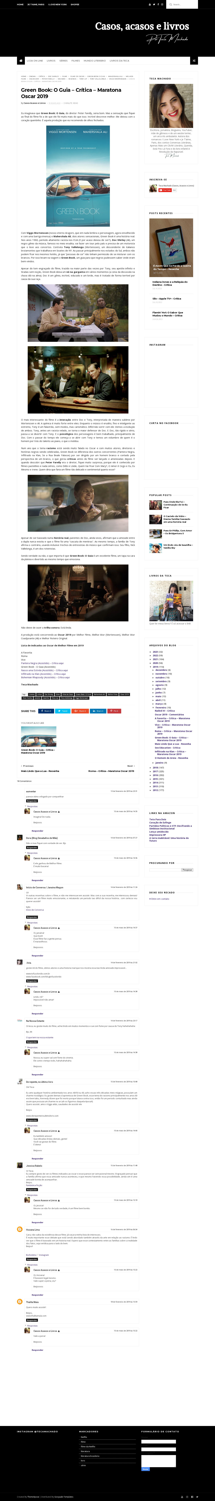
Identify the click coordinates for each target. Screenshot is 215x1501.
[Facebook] (158, 4)
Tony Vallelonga (98, 79)
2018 (155, 767)
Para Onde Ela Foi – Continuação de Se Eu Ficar (176, 505)
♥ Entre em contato (159, 898)
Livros (51, 60)
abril (158, 700)
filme (64, 76)
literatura (85, 1451)
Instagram (44, 1254)
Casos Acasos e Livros (45, 811)
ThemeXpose (33, 1496)
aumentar (31, 791)
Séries (63, 60)
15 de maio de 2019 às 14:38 (125, 992)
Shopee (75, 4)
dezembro (162, 669)
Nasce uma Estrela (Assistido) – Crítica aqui (44, 670)
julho (159, 688)
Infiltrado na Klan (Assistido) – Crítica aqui (43, 673)
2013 (155, 786)
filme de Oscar (77, 76)
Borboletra (31, 1254)
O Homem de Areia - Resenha (171, 757)
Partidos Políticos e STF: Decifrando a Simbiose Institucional (170, 827)
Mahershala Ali (115, 76)
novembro (162, 673)
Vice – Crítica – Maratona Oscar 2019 (172, 726)
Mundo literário (95, 60)
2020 (155, 662)
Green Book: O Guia (96, 76)
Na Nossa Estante (35, 1021)
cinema (32, 76)
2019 (155, 666)
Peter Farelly (48, 79)
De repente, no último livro (39, 1082)
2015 (155, 778)
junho (159, 692)
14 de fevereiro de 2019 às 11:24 (124, 887)
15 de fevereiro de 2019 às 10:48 (124, 1082)
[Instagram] (162, 4)
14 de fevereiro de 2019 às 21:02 (124, 963)
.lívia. (29, 963)
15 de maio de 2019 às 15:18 (125, 1200)
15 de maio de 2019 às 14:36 (125, 858)
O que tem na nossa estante (39, 1037)
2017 (155, 771)
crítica (42, 76)
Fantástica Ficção (34, 1185)
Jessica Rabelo (34, 1166)
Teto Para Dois (157, 819)
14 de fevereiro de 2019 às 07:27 (124, 838)
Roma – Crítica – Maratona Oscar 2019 (173, 732)
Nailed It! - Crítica (165, 710)
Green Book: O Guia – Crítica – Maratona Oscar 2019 (38, 751)
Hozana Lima (33, 1230)
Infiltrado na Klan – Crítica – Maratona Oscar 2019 (170, 753)
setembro (161, 681)
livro (83, 1460)
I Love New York (57, 4)
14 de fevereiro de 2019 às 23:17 (124, 1021)
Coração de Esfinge (160, 822)
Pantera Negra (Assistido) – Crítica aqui (42, 663)
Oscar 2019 (34, 79)
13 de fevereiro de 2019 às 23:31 (124, 791)
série (83, 1465)
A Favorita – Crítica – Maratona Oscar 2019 (172, 719)
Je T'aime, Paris (35, 4)
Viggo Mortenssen (117, 79)
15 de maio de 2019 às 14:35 (125, 811)
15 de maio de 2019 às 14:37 (125, 928)
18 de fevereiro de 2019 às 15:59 (124, 1302)
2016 (155, 775)
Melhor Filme (112, 694)
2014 (155, 782)
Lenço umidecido (159, 831)
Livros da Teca (119, 60)
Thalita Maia (32, 1302)
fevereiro (161, 707)
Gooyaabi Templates (63, 1496)
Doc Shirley (53, 76)
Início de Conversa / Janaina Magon (44, 887)
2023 (155, 651)
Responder (32, 801)
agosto (160, 684)
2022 (155, 655)
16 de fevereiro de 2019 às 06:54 (124, 1230)
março (159, 703)
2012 (155, 790)
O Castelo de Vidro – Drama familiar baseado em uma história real (177, 519)
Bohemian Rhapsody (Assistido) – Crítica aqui (45, 677)
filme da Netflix (88, 1446)
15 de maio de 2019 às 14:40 (125, 1131)
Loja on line (35, 60)
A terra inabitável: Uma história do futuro (169, 839)
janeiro (160, 762)
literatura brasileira (90, 1456)
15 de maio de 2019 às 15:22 (125, 1270)
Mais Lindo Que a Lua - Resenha (173, 743)
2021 (155, 659)
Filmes (76, 60)
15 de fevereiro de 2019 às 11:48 (124, 1166)
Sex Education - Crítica (167, 747)
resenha (72, 79)
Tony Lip (83, 79)
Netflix (84, 1437)
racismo (61, 79)
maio (159, 696)
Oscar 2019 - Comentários (169, 714)
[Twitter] (154, 4)
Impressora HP (157, 834)
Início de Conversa (35, 909)
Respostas (32, 806)
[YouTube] (150, 4)
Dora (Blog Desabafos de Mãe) (42, 838)
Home (20, 4)
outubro (160, 677)
